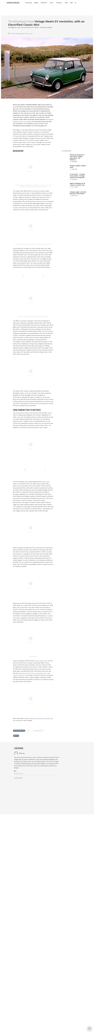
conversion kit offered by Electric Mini (41, 718)
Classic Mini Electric (41, 661)
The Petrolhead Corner (19, 730)
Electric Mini (45, 481)
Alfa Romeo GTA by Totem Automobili (30, 673)
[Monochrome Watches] (13, 2)
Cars (29, 730)
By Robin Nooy (20, 33)
